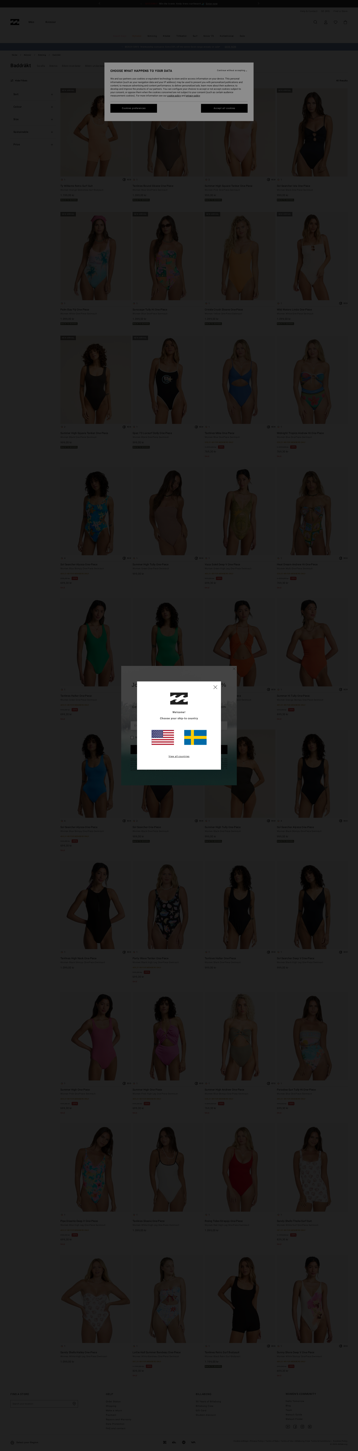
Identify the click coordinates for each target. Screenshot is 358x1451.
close (215, 687)
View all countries (179, 756)
